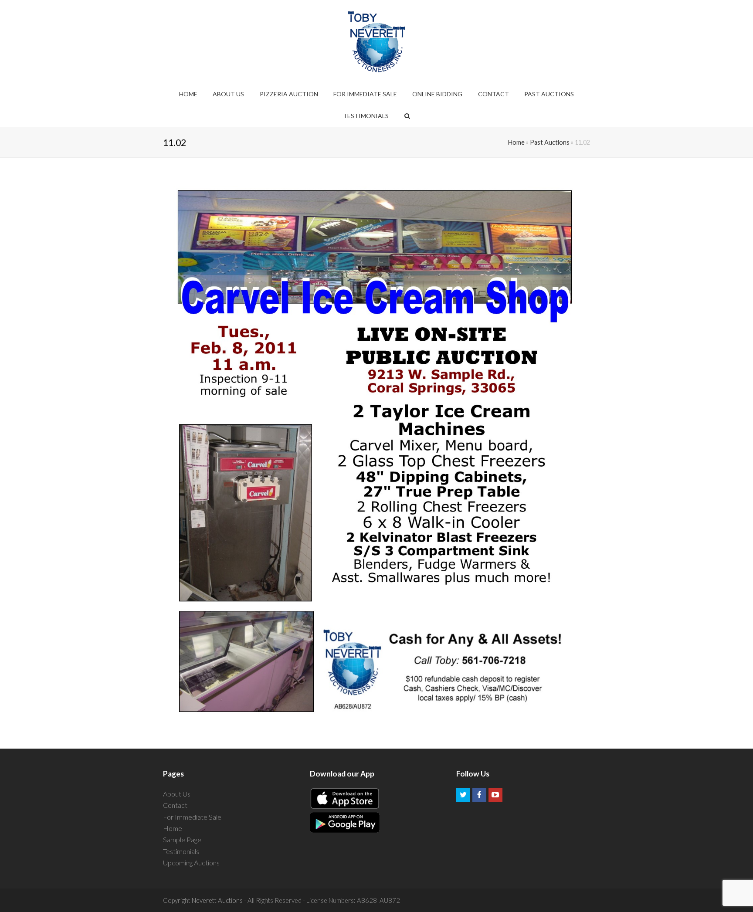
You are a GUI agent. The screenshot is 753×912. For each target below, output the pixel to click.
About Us (176, 794)
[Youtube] (495, 795)
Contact (175, 805)
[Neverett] (377, 41)
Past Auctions (550, 142)
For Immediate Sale (192, 817)
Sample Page (182, 839)
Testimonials (181, 851)
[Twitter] (463, 795)
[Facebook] (479, 795)
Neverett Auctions (217, 900)
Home (516, 142)
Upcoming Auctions (191, 862)
